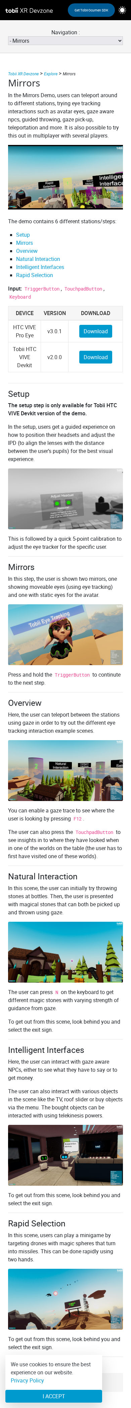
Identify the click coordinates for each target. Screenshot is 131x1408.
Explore (50, 73)
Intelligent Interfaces (40, 267)
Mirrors (24, 242)
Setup (23, 234)
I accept (54, 1396)
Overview (27, 251)
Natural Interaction (38, 259)
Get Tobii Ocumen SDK (91, 10)
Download (96, 331)
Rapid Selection (34, 275)
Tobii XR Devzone (23, 73)
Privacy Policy (27, 1380)
